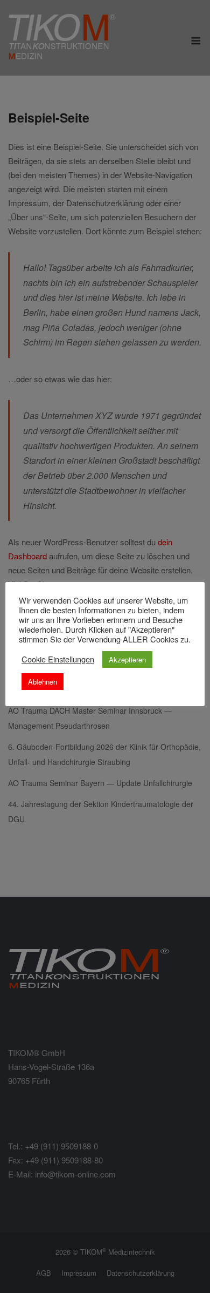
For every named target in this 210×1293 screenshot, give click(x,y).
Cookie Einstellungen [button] (58, 659)
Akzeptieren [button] (127, 659)
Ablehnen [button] (42, 681)
